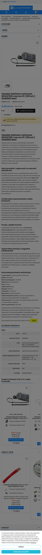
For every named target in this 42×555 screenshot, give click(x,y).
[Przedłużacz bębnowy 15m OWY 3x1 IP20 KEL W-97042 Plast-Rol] (6, 425)
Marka (15, 102)
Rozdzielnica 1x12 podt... (16, 493)
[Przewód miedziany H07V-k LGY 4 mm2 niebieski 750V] (6, 489)
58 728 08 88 (12, 1)
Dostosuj (33, 543)
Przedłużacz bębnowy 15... (17, 425)
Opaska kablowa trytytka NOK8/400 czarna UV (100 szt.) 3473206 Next (16, 418)
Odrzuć (21, 547)
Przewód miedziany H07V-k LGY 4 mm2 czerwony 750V (16, 485)
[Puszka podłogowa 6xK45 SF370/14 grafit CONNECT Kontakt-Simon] (6, 421)
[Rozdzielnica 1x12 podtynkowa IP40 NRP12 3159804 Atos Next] (6, 493)
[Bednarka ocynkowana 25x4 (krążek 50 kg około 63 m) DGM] (35, 421)
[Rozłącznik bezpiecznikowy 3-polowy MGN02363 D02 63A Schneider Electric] (35, 500)
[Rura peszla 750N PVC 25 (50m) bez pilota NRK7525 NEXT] (35, 429)
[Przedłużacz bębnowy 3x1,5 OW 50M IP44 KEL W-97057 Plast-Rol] (35, 496)
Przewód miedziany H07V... (17, 489)
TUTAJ (34, 320)
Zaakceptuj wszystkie (21, 552)
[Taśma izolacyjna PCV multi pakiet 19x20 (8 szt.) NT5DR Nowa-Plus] (35, 492)
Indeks (3, 102)
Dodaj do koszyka (25, 111)
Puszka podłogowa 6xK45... (17, 421)
